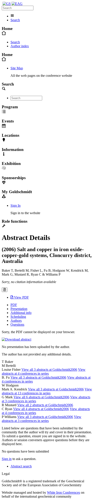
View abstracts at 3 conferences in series (41, 419)
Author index (19, 46)
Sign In (15, 205)
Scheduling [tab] (18, 316)
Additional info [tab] (20, 313)
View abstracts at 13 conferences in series (47, 391)
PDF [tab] (13, 305)
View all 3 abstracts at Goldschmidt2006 (49, 369)
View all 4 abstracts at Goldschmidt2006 (41, 409)
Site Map (16, 68)
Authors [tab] (16, 320)
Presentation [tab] (18, 309)
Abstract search (21, 466)
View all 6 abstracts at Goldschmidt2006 (41, 397)
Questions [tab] (17, 324)
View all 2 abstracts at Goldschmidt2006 (45, 405)
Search (15, 20)
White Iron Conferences (63, 492)
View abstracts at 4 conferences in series (43, 371)
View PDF (21, 297)
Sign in (7, 459)
